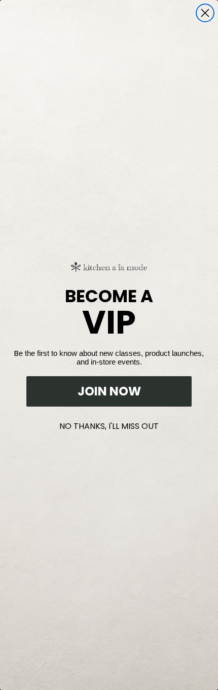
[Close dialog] (205, 13)
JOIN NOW (109, 391)
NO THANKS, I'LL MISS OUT (109, 424)
